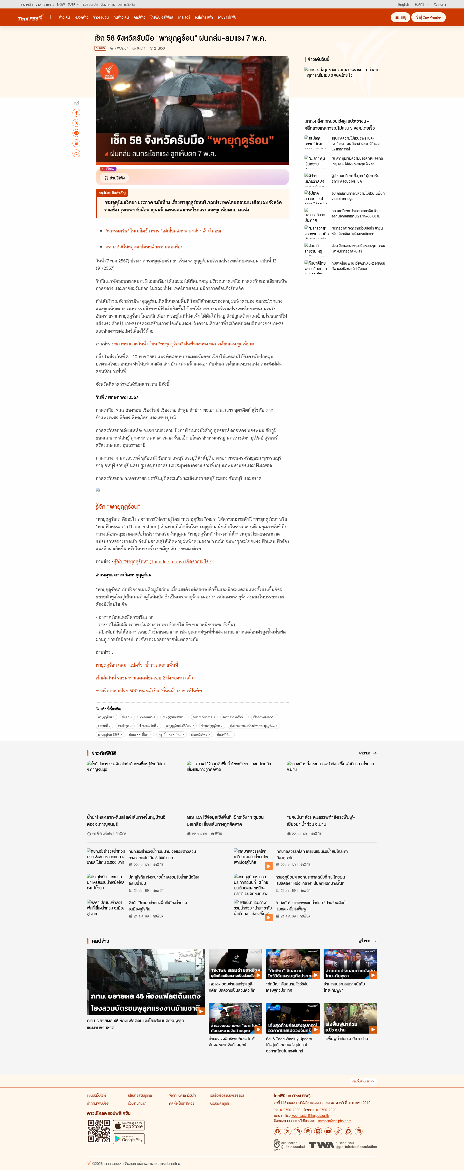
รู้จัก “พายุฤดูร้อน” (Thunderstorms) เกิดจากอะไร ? (162, 562)
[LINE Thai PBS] (318, 1131)
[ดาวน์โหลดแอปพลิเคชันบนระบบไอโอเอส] (129, 1125)
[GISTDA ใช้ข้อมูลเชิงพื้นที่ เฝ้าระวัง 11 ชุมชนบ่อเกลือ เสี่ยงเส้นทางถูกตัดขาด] (232, 786)
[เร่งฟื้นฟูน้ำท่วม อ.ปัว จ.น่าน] (350, 1018)
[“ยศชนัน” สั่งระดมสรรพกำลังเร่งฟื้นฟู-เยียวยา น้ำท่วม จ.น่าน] (332, 786)
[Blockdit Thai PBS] (348, 1131)
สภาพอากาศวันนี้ (232, 717)
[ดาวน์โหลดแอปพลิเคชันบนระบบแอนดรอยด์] (129, 1138)
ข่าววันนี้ (103, 726)
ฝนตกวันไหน (199, 734)
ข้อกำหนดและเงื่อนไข (182, 1095)
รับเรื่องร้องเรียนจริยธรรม (227, 1095)
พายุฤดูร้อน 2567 (108, 734)
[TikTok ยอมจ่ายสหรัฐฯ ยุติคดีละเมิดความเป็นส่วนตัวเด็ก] (235, 964)
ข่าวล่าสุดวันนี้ (147, 726)
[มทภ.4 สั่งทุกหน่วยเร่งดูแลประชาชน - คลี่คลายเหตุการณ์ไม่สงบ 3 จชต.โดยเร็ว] (348, 91)
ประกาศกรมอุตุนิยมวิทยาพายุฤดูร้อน (252, 726)
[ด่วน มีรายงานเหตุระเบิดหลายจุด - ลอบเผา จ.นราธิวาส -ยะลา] (316, 249)
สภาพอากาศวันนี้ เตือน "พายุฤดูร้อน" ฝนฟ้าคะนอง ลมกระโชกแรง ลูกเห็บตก (184, 344)
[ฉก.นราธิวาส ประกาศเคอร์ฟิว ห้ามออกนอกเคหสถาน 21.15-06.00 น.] (316, 215)
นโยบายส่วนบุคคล (140, 1095)
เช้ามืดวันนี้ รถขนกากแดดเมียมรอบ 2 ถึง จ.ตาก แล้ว (144, 678)
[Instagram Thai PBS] (298, 1131)
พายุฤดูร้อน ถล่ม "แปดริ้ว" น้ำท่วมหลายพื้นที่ (137, 665)
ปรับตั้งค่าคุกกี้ (219, 1103)
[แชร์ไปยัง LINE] (76, 133)
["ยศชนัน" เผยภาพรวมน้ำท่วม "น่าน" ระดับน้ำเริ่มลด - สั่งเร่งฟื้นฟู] (253, 910)
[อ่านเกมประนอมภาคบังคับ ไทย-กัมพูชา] (350, 964)
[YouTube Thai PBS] (328, 1131)
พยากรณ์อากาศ (202, 717)
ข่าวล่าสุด (123, 726)
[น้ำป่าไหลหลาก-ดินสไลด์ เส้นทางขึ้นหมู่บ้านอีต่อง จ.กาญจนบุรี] (132, 786)
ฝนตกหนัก (145, 717)
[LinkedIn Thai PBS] (358, 1131)
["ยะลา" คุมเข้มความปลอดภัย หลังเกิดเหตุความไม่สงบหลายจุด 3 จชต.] (316, 162)
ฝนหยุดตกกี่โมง (138, 734)
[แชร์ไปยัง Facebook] (76, 113)
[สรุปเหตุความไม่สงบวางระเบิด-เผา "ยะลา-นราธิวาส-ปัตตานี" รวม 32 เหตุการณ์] (316, 142)
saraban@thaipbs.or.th (335, 1120)
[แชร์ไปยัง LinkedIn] (76, 143)
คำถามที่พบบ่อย (98, 1103)
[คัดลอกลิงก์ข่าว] (76, 153)
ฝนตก (125, 717)
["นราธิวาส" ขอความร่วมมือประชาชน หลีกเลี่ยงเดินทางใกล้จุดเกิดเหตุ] (316, 232)
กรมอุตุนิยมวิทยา (172, 717)
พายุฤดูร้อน (105, 717)
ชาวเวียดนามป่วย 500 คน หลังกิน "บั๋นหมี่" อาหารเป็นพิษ (149, 691)
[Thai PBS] (31, 17)
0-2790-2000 (290, 1109)
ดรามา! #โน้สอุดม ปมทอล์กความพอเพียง (144, 247)
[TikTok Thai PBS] (338, 1131)
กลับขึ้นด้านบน (360, 1081)
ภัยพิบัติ (100, 48)
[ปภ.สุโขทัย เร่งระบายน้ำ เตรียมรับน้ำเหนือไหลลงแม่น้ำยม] (106, 885)
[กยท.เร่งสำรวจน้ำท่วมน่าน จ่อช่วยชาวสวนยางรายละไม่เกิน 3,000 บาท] (106, 859)
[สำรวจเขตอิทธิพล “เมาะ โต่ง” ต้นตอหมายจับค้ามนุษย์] (235, 1018)
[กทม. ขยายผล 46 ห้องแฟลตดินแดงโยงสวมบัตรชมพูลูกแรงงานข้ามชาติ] (146, 982)
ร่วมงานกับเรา (137, 1103)
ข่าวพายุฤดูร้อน (210, 726)
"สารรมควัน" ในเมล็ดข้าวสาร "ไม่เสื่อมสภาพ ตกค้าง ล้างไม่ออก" (164, 231)
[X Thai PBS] (287, 1131)
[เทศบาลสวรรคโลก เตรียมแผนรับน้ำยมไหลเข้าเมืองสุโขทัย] (253, 859)
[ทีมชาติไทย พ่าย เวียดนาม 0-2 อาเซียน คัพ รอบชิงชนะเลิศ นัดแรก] (316, 267)
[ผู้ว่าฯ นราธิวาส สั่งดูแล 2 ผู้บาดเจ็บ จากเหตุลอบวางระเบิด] (316, 179)
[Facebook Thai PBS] (277, 1131)
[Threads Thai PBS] (308, 1131)
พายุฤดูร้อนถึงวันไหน (178, 726)
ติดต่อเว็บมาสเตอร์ (181, 1103)
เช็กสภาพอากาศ (263, 717)
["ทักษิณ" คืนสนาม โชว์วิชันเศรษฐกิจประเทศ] (292, 964)
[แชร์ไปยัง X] (76, 123)
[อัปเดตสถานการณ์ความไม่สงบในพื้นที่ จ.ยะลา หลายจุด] (316, 197)
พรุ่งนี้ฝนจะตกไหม (170, 734)
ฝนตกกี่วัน (223, 734)
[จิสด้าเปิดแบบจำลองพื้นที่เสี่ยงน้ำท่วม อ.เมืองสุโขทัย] (106, 910)
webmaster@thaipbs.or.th (310, 1115)
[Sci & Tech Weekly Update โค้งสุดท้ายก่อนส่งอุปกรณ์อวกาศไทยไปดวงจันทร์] (292, 1018)
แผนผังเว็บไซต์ (96, 1095)
